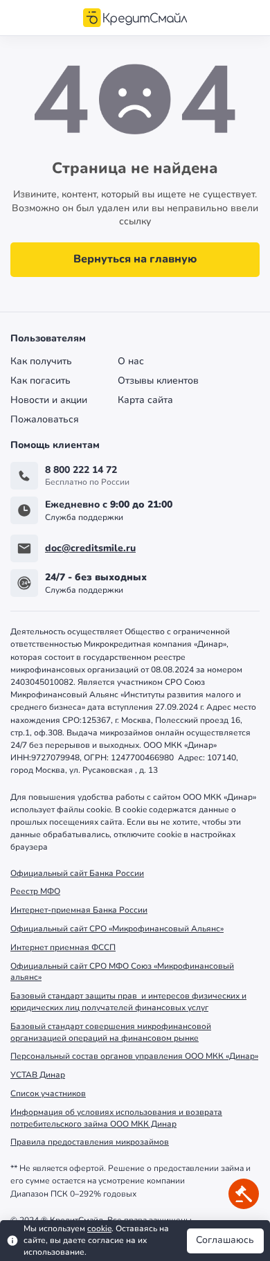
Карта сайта (145, 400)
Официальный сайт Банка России (77, 873)
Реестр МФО (35, 891)
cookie (99, 1228)
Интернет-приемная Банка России (78, 909)
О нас (131, 361)
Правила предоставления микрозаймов (89, 1141)
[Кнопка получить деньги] (243, 1194)
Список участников (48, 1093)
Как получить (41, 361)
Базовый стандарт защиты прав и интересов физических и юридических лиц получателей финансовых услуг (128, 1001)
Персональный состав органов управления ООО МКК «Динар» (134, 1056)
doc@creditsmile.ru (90, 549)
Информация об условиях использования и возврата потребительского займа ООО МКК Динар (116, 1118)
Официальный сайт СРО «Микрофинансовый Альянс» (117, 928)
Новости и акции (48, 400)
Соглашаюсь (225, 1239)
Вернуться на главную (135, 259)
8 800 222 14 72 (81, 470)
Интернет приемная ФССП (63, 947)
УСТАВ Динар (37, 1074)
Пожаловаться (44, 419)
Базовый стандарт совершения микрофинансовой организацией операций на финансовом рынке (110, 1032)
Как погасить (40, 381)
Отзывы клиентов (158, 381)
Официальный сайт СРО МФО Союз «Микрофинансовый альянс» (122, 971)
